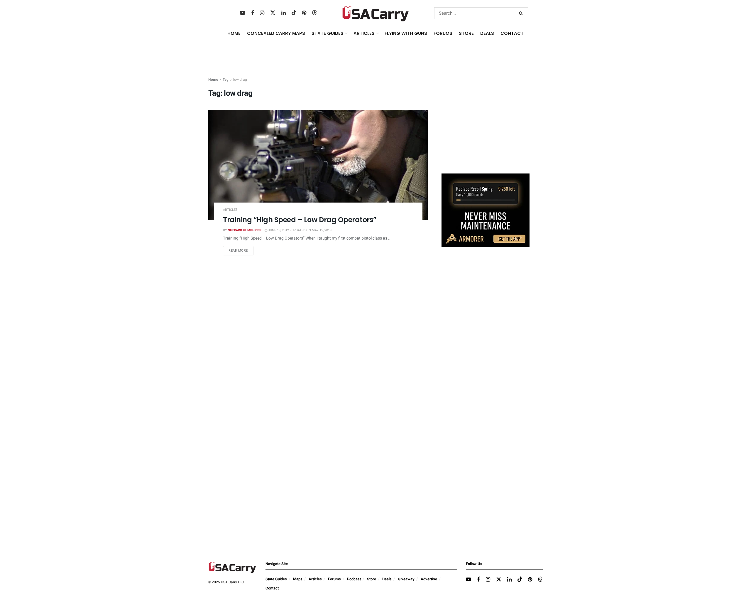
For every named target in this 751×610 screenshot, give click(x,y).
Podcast (354, 579)
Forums (334, 579)
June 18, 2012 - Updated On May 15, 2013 (299, 230)
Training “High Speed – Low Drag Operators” (299, 220)
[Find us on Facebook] (252, 13)
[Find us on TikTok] (294, 13)
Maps (297, 579)
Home (234, 33)
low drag (240, 79)
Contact (512, 33)
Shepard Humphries (244, 230)
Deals (387, 579)
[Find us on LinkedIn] (283, 13)
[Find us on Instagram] (262, 13)
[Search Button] (522, 13)
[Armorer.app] (486, 210)
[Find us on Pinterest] (304, 13)
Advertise (429, 579)
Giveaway (406, 579)
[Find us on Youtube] (242, 13)
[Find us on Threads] (314, 13)
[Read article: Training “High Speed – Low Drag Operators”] (318, 165)
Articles (230, 209)
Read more (241, 250)
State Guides (276, 579)
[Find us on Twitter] (272, 13)
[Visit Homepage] (376, 13)
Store (371, 579)
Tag (226, 79)
